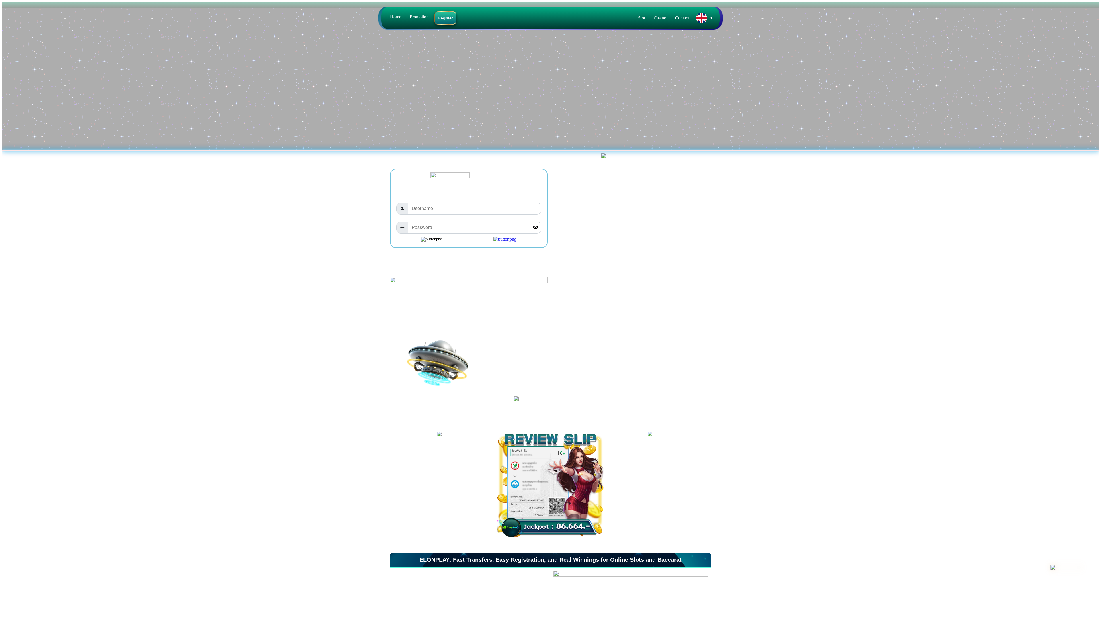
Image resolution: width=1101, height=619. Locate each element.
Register (445, 18)
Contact (682, 17)
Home (395, 16)
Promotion (419, 16)
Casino (660, 17)
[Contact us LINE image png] (1067, 580)
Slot (641, 17)
